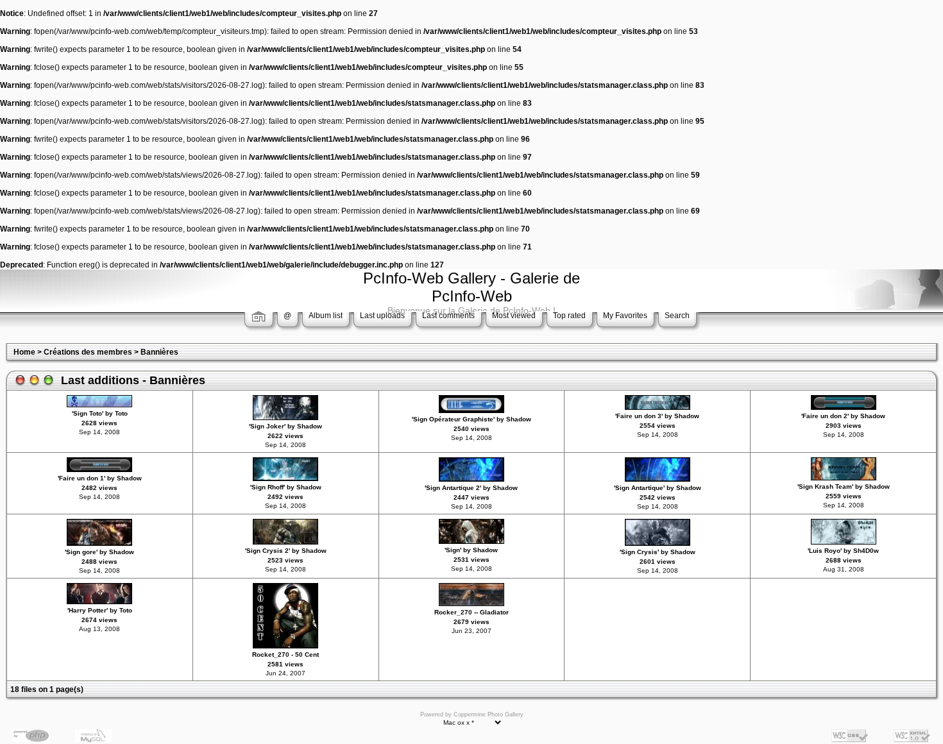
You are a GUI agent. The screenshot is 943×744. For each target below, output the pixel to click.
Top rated (569, 315)
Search (677, 315)
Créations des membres (88, 352)
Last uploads (382, 315)
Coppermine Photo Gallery (488, 714)
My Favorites (625, 315)
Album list (326, 315)
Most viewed (514, 315)
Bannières (159, 352)
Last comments (448, 315)
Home (24, 352)
